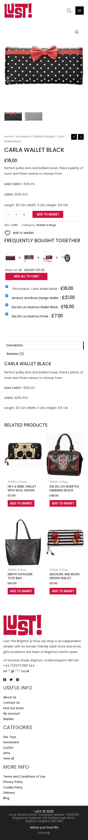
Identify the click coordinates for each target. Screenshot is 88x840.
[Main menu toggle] (79, 10)
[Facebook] (4, 679)
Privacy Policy (13, 782)
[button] (77, 32)
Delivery (9, 793)
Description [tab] (15, 345)
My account (11, 714)
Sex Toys (9, 737)
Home (8, 136)
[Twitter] (11, 679)
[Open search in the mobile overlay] (69, 11)
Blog (6, 798)
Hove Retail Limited (23, 815)
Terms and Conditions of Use (24, 777)
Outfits (8, 748)
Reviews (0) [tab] (15, 354)
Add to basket (48, 214)
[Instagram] (17, 679)
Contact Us (11, 703)
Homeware (23, 136)
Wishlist (8, 719)
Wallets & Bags (44, 136)
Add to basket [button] (21, 503)
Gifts (6, 753)
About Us (9, 697)
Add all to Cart (26, 276)
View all (8, 759)
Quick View (23, 475)
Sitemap (44, 833)
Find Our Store (13, 708)
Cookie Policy (13, 787)
